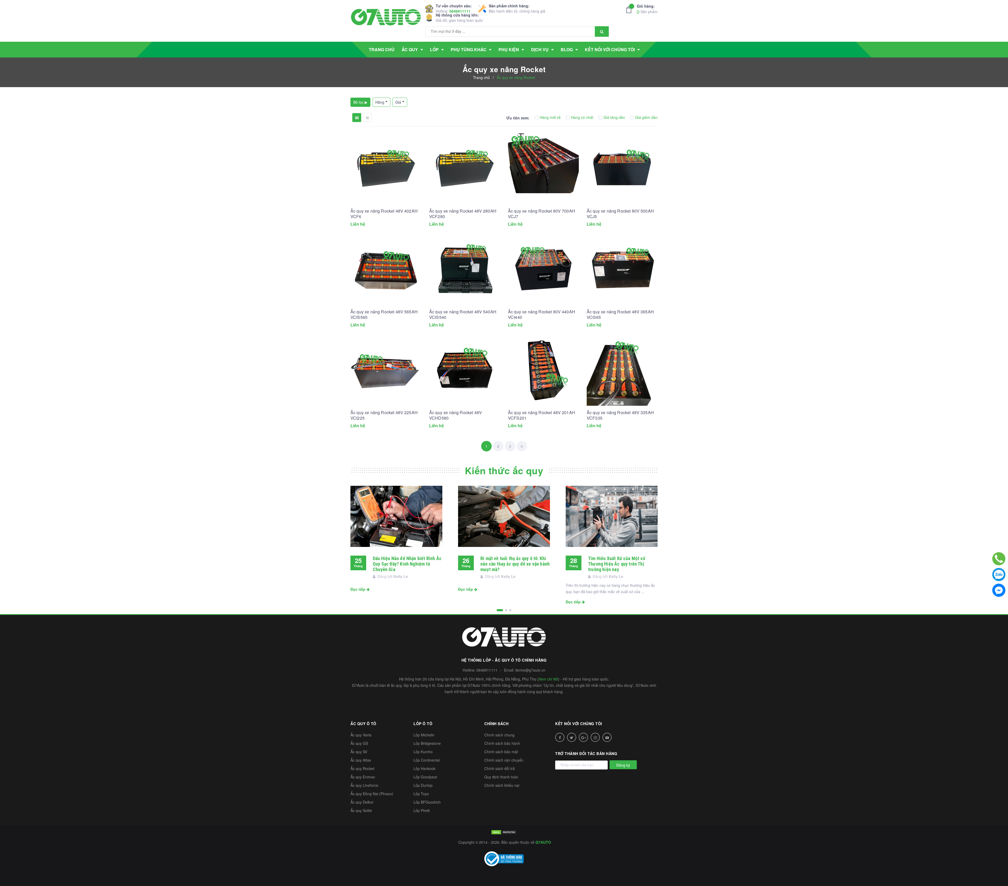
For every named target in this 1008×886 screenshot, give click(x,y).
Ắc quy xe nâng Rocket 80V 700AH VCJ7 (541, 213)
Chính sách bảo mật (501, 751)
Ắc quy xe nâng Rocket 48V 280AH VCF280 (462, 213)
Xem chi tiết (548, 679)
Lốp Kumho (423, 751)
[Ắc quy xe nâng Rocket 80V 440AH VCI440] (543, 269)
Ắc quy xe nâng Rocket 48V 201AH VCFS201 (541, 415)
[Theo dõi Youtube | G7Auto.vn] (607, 737)
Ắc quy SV (358, 751)
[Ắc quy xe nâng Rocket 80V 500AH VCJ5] (622, 168)
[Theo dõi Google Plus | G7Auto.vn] (583, 737)
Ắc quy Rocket (362, 768)
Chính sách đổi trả (499, 768)
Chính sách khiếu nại (501, 785)
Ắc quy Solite (361, 810)
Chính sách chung (499, 734)
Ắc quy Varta (360, 734)
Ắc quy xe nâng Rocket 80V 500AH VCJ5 (620, 213)
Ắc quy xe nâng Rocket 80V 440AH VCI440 (541, 314)
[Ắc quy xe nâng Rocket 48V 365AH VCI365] (622, 269)
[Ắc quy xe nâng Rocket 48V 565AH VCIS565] (385, 269)
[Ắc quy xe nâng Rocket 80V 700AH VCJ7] (543, 168)
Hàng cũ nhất (582, 117)
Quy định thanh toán (501, 776)
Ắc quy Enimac (362, 776)
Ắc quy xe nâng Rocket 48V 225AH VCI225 (384, 415)
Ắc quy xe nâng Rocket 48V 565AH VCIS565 (384, 314)
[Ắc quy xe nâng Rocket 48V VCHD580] (464, 370)
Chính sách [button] (496, 723)
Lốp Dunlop (423, 785)
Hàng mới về (550, 117)
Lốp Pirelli (421, 810)
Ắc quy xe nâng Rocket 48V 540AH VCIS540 (462, 314)
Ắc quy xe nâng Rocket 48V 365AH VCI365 (620, 314)
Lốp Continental (426, 760)
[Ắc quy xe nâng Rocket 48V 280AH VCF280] (464, 168)
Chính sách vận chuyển (503, 760)
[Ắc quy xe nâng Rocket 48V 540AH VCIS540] (464, 269)
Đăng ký (623, 765)
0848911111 (459, 11)
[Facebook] (998, 590)
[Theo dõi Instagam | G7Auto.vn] (595, 737)
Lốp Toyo (421, 793)
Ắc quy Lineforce (364, 785)
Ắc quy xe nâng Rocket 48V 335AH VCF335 (620, 415)
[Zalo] (998, 574)
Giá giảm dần (646, 117)
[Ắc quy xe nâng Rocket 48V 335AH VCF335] (622, 370)
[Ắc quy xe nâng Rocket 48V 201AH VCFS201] (543, 370)
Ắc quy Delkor (362, 802)
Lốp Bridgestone (427, 743)
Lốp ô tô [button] (422, 723)
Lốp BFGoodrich (427, 802)
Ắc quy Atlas (360, 760)
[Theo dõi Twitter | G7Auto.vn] (571, 737)
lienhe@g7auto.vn (530, 670)
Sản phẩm (647, 8)
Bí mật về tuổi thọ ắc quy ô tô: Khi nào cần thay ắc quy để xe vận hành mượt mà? (515, 564)
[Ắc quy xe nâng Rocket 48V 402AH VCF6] (385, 168)
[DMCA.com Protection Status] (504, 831)
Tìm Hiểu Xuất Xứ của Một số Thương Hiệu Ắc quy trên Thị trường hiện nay (616, 564)
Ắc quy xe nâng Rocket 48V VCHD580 (455, 415)
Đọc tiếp (358, 589)
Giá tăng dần (614, 117)
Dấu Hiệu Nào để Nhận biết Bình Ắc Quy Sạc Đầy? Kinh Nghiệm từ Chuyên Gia (407, 564)
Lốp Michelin (423, 734)
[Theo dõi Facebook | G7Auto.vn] (559, 737)
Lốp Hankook (424, 768)
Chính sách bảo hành (502, 743)
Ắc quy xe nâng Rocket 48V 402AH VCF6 (384, 213)
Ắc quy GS (359, 743)
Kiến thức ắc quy (504, 470)
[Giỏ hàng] (630, 9)
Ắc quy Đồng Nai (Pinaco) (371, 793)
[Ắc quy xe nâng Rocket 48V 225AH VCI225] (385, 370)
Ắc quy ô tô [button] (363, 723)
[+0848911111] (998, 558)
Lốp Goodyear (425, 776)
